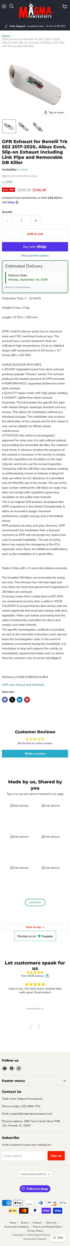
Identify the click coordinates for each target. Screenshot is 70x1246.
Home (6, 36)
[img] (35, 972)
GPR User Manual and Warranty (23, 685)
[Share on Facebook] (5, 700)
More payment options (35, 255)
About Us (51, 1222)
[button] (9, 126)
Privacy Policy (35, 1231)
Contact (37, 1222)
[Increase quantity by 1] (36, 220)
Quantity (7, 212)
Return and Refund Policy (47, 1227)
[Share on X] (12, 700)
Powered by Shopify (35, 1239)
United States (33, 1174)
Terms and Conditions (16, 1227)
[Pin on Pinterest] (27, 700)
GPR (9, 182)
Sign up (56, 1156)
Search (24, 1222)
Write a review (35, 754)
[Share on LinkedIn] (20, 700)
